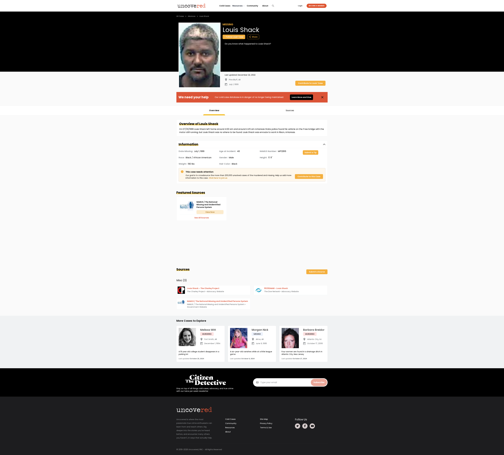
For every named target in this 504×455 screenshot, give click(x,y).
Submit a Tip (310, 152)
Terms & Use (266, 427)
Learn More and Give (301, 97)
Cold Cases (224, 5)
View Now (210, 212)
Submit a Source (317, 271)
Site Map (264, 419)
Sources (290, 110)
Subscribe (318, 382)
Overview (214, 110)
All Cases (180, 16)
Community (252, 5)
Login (300, 6)
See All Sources (201, 217)
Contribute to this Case (309, 176)
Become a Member (316, 6)
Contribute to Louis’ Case (310, 83)
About (265, 5)
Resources (230, 427)
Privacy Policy (266, 423)
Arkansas (191, 16)
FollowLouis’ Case (234, 37)
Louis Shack (204, 16)
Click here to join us (218, 178)
